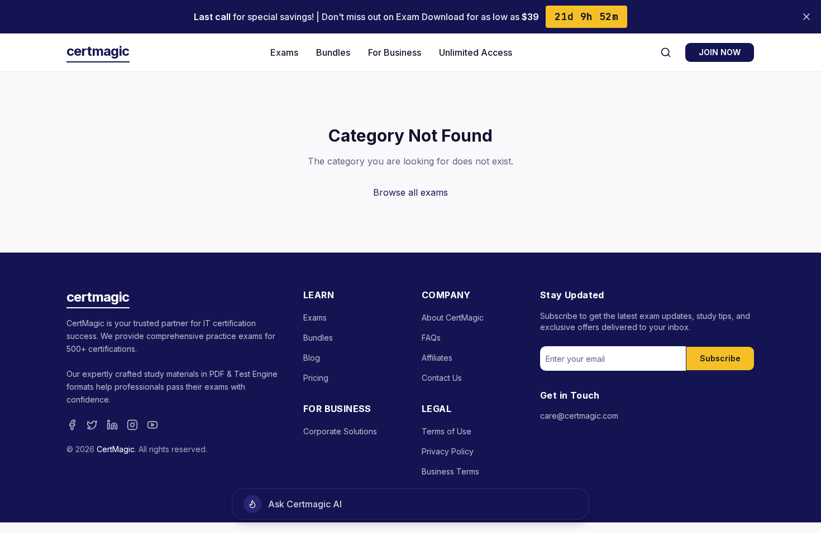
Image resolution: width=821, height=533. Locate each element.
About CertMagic (453, 317)
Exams (284, 52)
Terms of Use (446, 431)
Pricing (315, 377)
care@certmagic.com (579, 415)
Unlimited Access (475, 52)
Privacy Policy (448, 451)
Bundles (333, 52)
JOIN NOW (720, 52)
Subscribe (720, 358)
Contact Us (442, 377)
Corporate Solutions (340, 431)
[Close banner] (806, 16)
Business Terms (450, 471)
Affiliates (437, 357)
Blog (311, 357)
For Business (394, 52)
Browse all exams (410, 192)
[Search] (665, 52)
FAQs (431, 337)
